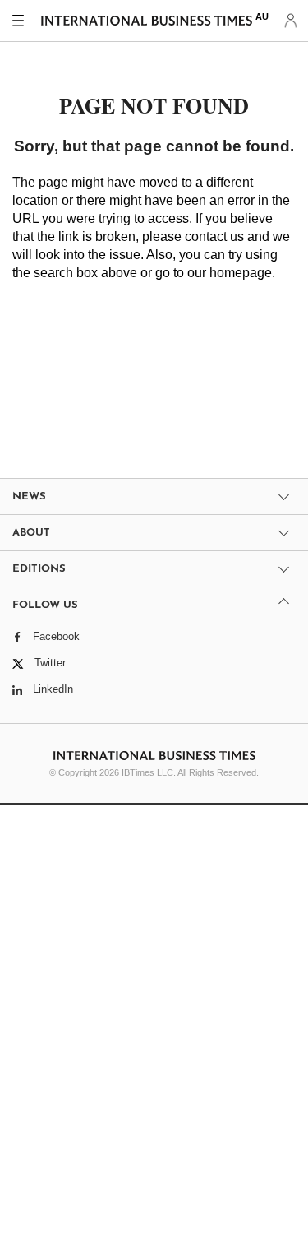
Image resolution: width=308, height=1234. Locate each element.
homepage (240, 273)
